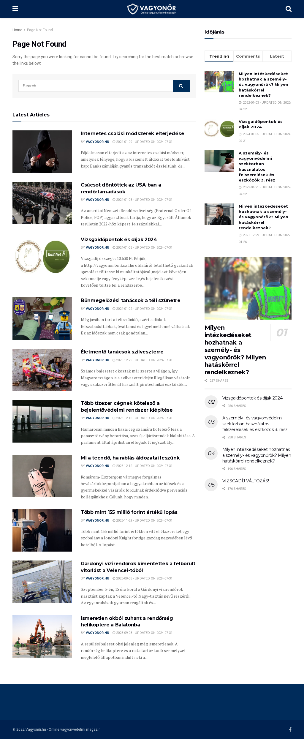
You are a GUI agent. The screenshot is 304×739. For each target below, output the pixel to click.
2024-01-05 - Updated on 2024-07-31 (143, 248)
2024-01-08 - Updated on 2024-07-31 (143, 200)
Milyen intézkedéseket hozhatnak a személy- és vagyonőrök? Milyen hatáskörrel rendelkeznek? (263, 84)
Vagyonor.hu (97, 142)
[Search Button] (181, 86)
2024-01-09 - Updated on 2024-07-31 (143, 142)
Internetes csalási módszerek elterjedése (132, 133)
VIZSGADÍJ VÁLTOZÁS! (245, 481)
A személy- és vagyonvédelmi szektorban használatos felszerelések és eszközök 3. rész (255, 423)
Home (17, 30)
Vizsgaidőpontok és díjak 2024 (119, 239)
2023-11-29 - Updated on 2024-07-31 (143, 520)
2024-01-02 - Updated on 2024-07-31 (143, 309)
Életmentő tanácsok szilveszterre (122, 352)
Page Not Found (40, 30)
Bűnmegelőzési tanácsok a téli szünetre (130, 300)
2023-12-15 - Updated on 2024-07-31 (143, 418)
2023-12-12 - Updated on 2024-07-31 (143, 466)
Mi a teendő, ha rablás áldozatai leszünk (130, 458)
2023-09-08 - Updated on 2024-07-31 (143, 578)
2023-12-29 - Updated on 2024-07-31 (143, 360)
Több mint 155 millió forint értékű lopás (129, 512)
